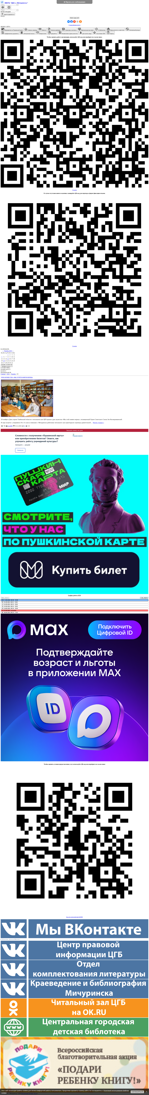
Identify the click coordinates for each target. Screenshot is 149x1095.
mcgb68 (10, 426)
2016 (8, 374)
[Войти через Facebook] (71, 21)
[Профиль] (9, 7)
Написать (20, 450)
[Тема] (6, 8)
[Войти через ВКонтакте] (68, 21)
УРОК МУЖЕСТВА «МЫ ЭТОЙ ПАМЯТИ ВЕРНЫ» (17, 377)
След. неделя (144, 597)
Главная (3, 374)
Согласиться (137, 1092)
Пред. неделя (5, 597)
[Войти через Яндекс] (74, 21)
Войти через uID (74, 18)
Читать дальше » (98, 423)
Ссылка (74, 190)
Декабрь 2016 (8, 351)
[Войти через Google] (77, 21)
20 (4, 361)
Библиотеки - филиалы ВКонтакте (11, 939)
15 (8, 359)
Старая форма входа (74, 25)
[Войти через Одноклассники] (80, 21)
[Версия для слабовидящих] (3, 7)
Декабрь (13, 374)
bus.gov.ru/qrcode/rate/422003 (74, 917)
